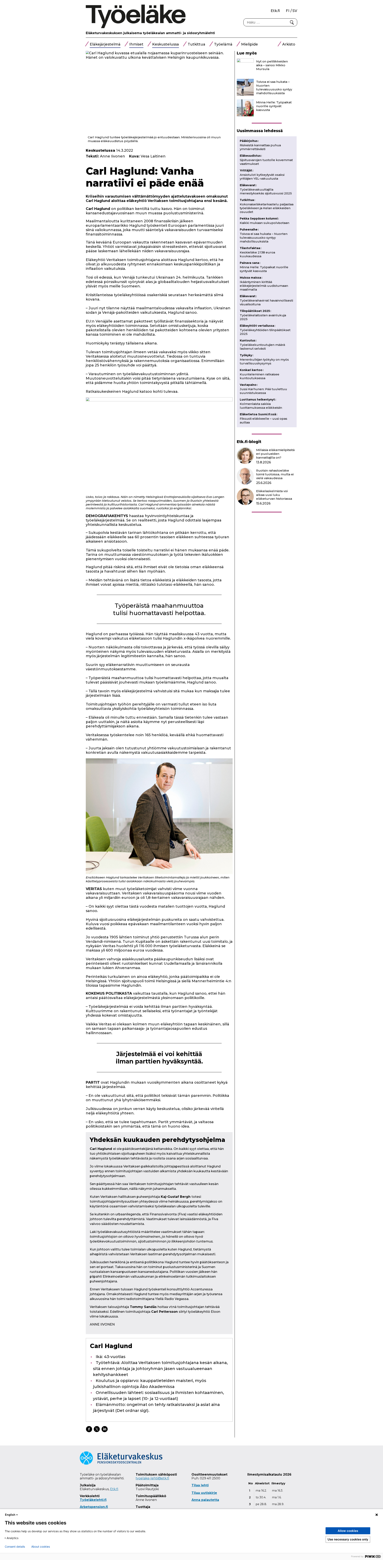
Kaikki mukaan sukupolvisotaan (264, 223)
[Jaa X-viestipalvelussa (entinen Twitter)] (97, 1429)
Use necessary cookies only (348, 1539)
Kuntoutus (248, 340)
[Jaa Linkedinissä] (104, 1429)
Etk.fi (275, 11)
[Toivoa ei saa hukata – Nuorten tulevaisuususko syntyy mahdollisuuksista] (245, 87)
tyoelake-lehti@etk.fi (152, 1478)
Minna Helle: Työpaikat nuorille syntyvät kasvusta (274, 106)
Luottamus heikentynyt (258, 399)
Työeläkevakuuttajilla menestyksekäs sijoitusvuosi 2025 (266, 191)
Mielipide (249, 44)
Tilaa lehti (200, 1485)
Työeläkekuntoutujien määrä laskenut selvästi (262, 346)
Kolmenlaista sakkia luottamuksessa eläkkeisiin (261, 406)
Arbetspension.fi (94, 1507)
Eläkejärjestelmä (105, 44)
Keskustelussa (165, 44)
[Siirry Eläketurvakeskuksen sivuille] (121, 1463)
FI (287, 11)
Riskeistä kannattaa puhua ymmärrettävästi (260, 147)
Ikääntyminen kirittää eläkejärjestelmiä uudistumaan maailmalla (264, 285)
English (10, 1514)
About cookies (40, 1546)
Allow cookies (348, 1531)
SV (294, 11)
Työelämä (223, 44)
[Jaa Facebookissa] (89, 1429)
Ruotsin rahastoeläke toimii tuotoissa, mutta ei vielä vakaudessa (275, 474)
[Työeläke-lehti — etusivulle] (136, 17)
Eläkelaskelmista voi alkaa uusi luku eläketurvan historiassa (274, 495)
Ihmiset (136, 44)
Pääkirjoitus (249, 140)
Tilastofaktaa (250, 248)
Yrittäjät (246, 170)
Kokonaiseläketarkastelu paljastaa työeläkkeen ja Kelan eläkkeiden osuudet (266, 208)
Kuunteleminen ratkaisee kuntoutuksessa (259, 376)
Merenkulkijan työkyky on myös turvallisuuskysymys (264, 361)
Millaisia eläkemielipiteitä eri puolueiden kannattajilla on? (275, 453)
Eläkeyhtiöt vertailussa (257, 325)
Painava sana (250, 262)
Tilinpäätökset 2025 (255, 311)
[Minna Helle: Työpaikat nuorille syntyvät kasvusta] (245, 107)
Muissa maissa (251, 277)
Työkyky (246, 355)
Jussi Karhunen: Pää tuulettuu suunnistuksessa (263, 391)
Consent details (15, 1546)
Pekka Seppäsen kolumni (259, 218)
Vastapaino (249, 384)
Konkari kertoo (252, 370)
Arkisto (288, 44)
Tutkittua (196, 44)
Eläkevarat (248, 185)
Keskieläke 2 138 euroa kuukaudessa (257, 254)
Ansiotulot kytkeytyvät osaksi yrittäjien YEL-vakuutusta (262, 176)
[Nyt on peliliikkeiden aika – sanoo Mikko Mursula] (245, 66)
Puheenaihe (249, 229)
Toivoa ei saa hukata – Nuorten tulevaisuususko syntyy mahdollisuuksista (274, 87)
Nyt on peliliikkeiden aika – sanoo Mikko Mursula (272, 65)
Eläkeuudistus (251, 155)
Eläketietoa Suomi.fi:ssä (258, 414)
